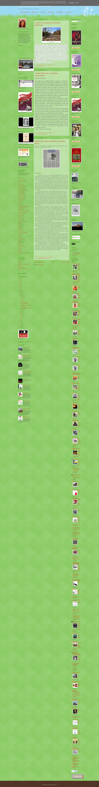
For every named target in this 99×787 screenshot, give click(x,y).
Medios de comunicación (22, 221)
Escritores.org (20, 262)
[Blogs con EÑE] (78, 778)
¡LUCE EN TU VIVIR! (79, 377)
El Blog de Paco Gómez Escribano (77, 622)
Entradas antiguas (65, 262)
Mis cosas (39, 66)
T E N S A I (79, 341)
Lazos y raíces (75, 393)
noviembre (22, 297)
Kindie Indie (75, 588)
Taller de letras (75, 573)
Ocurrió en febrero (76, 411)
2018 (20, 285)
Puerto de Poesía (75, 438)
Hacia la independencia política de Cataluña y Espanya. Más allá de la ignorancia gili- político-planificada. (76, 694)
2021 (20, 280)
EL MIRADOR (75, 285)
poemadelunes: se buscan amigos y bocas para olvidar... (76, 534)
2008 (20, 327)
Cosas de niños (68, 12)
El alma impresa (75, 633)
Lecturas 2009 (20, 213)
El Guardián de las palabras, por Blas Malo (79, 424)
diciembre (22, 295)
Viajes (19, 254)
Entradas (74, 236)
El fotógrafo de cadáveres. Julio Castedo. (79, 658)
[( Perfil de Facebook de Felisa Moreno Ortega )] (76, 254)
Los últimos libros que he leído (79, 636)
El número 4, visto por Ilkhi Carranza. (79, 732)
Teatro (19, 251)
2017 (20, 287)
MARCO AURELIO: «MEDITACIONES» (79, 333)
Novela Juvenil (20, 230)
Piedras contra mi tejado (76, 558)
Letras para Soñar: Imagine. (76, 682)
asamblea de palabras (76, 264)
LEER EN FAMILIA (79, 552)
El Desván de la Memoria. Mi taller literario (23, 265)
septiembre (22, 301)
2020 (20, 282)
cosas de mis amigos (21, 188)
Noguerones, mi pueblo (26, 347)
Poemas (19, 235)
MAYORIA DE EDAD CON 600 (79, 313)
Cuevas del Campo (21, 199)
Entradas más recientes (39, 262)
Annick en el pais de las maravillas (76, 673)
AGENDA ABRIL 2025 (79, 359)
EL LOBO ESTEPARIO (75, 691)
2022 (20, 278)
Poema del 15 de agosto (76, 559)
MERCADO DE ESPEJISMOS (75, 302)
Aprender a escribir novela (76, 610)
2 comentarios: (50, 64)
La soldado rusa (25, 379)
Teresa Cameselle (76, 356)
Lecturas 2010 (20, 215)
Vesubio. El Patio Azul (79, 431)
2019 (20, 283)
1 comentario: (50, 132)
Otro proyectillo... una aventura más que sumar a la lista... (76, 611)
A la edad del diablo (76, 310)
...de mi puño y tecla (76, 615)
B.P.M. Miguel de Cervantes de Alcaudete (75, 548)
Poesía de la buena (21, 238)
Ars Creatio (20, 269)
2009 (20, 325)
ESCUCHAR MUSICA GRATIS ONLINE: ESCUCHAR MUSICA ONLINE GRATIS (76, 759)
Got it (77, 2)
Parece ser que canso (26, 392)
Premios (19, 240)
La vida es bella (75, 665)
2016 (20, 289)
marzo (22, 314)
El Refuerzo (79, 750)
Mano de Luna (75, 429)
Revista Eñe (20, 261)
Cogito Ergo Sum (76, 293)
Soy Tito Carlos (75, 719)
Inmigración (20, 209)
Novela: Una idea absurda (22, 232)
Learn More (72, 2)
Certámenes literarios (21, 185)
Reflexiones (20, 244)
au (18, 182)
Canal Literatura (20, 266)
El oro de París (75, 669)
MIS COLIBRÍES (79, 710)
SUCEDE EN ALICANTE (79, 414)
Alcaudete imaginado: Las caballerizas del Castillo (27, 372)
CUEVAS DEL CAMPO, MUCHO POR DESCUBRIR (76, 563)
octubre (22, 299)
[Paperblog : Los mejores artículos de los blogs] (74, 771)
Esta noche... (25, 363)
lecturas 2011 (20, 216)
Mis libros (19, 226)
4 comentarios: (50, 257)
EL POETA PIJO (76, 597)
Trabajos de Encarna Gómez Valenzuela (76, 274)
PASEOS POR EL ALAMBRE (76, 764)
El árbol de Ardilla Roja (76, 384)
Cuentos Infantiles (21, 196)
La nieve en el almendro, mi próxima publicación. (24, 303)
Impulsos (74, 668)
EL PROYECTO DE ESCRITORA (76, 348)
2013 (20, 294)
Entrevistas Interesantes (22, 207)
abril (21, 312)
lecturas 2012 (20, 218)
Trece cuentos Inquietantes (22, 252)
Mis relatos (43, 12)
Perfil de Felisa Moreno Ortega (76, 252)
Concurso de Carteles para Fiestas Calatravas (27, 356)
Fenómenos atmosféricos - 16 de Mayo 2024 (79, 388)
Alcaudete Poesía (75, 641)
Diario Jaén (51, 12)
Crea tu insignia (74, 255)
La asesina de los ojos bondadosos (23, 210)
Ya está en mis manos (26, 384)
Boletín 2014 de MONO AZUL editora (76, 499)
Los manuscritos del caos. (76, 475)
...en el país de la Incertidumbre (75, 539)
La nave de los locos (76, 489)
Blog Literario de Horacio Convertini (76, 749)
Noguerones (20, 229)
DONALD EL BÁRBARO (79, 305)
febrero (22, 316)
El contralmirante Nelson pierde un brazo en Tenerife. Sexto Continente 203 (76, 470)
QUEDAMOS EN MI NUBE (76, 449)
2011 (20, 321)
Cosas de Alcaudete (21, 187)
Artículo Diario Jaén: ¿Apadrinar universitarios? (25, 306)
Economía (19, 204)
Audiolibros (20, 184)
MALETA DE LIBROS (77, 319)
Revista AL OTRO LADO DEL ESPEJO (76, 580)
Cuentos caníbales (21, 195)
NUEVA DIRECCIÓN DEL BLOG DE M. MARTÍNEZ (76, 575)
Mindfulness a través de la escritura (79, 351)
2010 (20, 323)
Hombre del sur (79, 582)
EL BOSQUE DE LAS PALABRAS (76, 664)
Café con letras (75, 481)
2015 (20, 290)
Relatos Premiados (46, 258)
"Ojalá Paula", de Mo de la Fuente (79, 591)
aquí (22, 173)
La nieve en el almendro (22, 212)
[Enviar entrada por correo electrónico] (54, 64)
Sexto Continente (76, 468)
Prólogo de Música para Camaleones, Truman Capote (76, 477)
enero (21, 317)
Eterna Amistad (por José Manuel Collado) (79, 406)
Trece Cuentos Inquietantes (75, 728)
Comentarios (75, 238)
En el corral (79, 510)
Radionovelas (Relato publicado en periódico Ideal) (25, 308)
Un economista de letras (76, 767)
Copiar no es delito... (79, 721)
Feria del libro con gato (79, 491)
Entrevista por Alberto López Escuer (26, 417)
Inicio (52, 262)
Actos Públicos (59, 12)
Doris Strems (75, 708)
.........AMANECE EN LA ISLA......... (76, 600)
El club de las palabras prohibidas (23, 206)
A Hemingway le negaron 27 (75, 421)
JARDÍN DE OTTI (79, 602)
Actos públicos (20, 179)
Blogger (55, 784)
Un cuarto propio (76, 517)
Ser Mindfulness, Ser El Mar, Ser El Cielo (79, 463)
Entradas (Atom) (41, 264)
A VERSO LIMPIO (76, 527)
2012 (20, 320)
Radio (19, 243)
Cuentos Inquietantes (21, 198)
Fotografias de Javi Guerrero (76, 700)
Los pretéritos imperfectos (75, 738)
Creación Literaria (21, 193)
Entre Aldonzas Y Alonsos (76, 403)
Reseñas (19, 248)
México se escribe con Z (79, 685)
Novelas (43, 66)
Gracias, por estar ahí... (26, 400)
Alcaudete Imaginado (25, 12)
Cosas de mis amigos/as (22, 190)
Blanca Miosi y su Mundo (76, 339)
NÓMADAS (75, 508)
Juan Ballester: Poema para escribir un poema (76, 529)
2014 (20, 292)
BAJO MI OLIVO (76, 716)
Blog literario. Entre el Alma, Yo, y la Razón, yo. (76, 374)
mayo (21, 310)
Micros (19, 223)
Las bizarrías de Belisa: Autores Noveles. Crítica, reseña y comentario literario (77, 654)
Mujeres (19, 227)
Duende (19, 203)
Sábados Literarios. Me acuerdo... (26, 409)
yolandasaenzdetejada (76, 532)
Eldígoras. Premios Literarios (23, 268)
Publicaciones (35, 12)
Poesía (19, 237)
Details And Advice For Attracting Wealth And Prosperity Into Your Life (76, 617)
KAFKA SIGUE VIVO (79, 287)
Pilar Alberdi (75, 329)
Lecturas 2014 (20, 220)
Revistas (19, 249)
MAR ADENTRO (76, 459)
